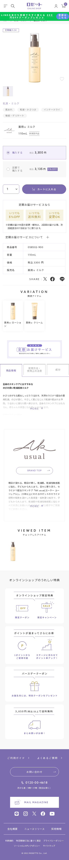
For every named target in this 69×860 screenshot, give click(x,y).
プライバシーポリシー (53, 841)
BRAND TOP (34, 470)
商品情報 (11, 370)
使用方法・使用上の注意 (34, 369)
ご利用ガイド (16, 758)
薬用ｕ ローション (12, 324)
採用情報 (56, 829)
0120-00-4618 (36, 782)
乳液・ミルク (11, 104)
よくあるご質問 (47, 758)
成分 (57, 369)
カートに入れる (46, 189)
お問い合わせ (34, 772)
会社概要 (12, 829)
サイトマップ (49, 846)
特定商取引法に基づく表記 (28, 841)
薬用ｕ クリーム (34, 322)
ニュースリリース (34, 829)
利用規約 (9, 841)
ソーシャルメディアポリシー (27, 846)
